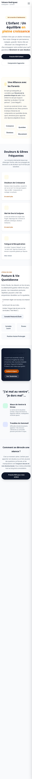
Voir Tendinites (11, 376)
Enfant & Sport (11, 371)
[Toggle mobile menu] (29, 3)
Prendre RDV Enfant (16, 57)
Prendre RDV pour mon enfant (16, 476)
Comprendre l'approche (16, 63)
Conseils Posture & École (12, 317)
